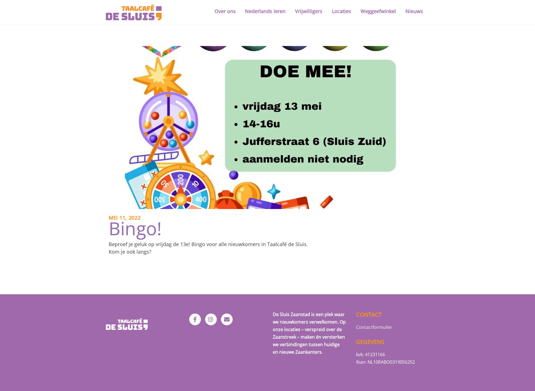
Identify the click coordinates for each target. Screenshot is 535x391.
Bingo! (135, 228)
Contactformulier (374, 327)
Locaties (341, 11)
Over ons (225, 11)
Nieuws (414, 11)
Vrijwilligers (308, 11)
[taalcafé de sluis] (134, 17)
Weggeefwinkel (378, 11)
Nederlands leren (265, 11)
